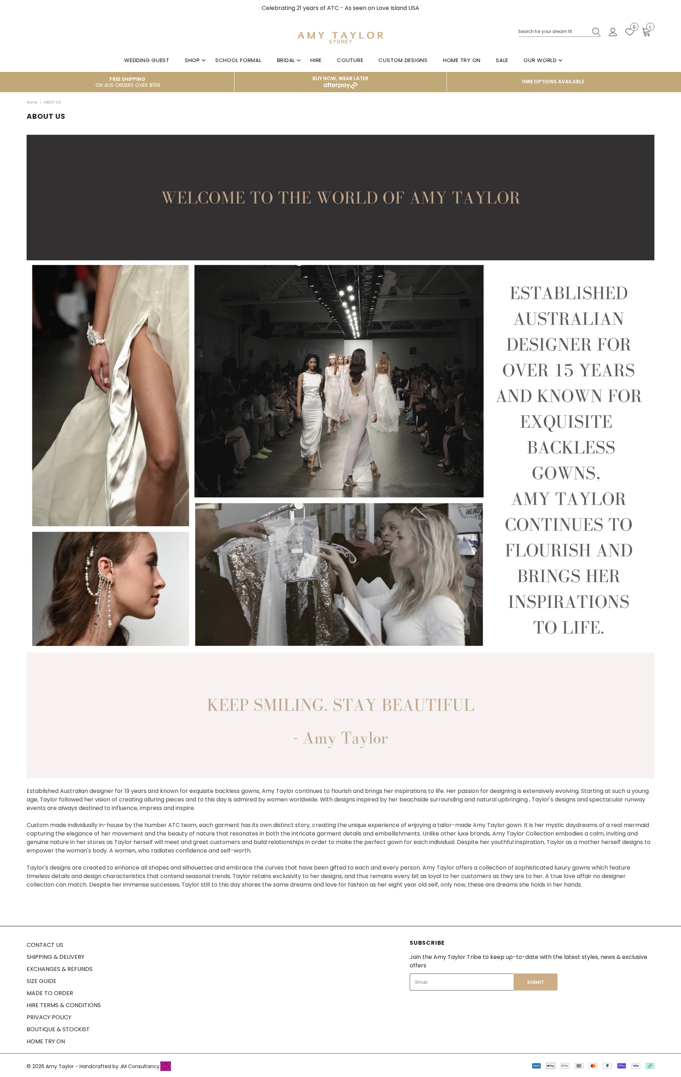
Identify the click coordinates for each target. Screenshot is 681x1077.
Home (32, 102)
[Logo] (340, 37)
